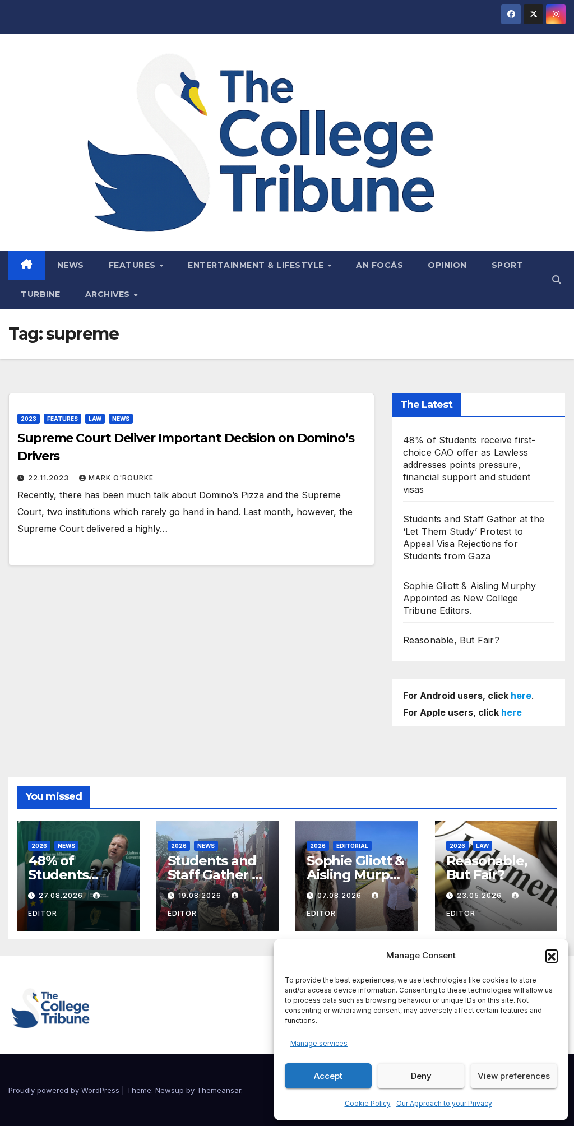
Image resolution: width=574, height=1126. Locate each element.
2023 (28, 418)
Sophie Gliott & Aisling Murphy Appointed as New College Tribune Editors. (469, 598)
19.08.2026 (201, 895)
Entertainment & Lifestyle (257, 265)
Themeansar (219, 1090)
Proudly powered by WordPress (65, 1090)
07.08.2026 (340, 895)
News (70, 265)
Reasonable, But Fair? (451, 640)
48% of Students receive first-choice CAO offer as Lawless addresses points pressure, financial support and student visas (469, 464)
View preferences (514, 1076)
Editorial (352, 845)
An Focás (379, 265)
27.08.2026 (62, 895)
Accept (328, 1076)
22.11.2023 (49, 478)
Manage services (319, 1043)
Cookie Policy (368, 1103)
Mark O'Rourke (121, 478)
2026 (39, 845)
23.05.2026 (480, 895)
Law (95, 418)
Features (134, 265)
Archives (109, 294)
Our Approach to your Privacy (444, 1103)
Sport (508, 265)
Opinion (447, 265)
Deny (421, 1076)
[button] (551, 955)
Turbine (41, 294)
